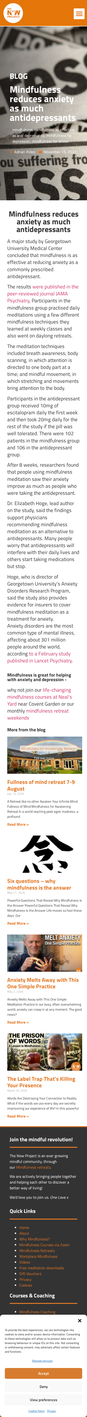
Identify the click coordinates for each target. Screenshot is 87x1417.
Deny (44, 1386)
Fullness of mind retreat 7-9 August (41, 785)
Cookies (25, 1285)
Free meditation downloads (41, 1268)
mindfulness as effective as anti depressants (43, 132)
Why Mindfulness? (34, 1239)
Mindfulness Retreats (37, 1250)
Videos (24, 1262)
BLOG (19, 76)
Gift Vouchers (30, 1274)
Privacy (51, 1411)
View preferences (43, 1400)
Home (24, 1227)
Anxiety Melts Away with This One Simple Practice (43, 983)
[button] (79, 1320)
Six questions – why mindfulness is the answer (39, 884)
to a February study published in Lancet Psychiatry (39, 657)
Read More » (18, 824)
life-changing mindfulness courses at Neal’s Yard (39, 697)
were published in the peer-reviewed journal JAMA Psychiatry (43, 293)
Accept (43, 1373)
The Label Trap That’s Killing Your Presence (41, 1082)
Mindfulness (26, 1167)
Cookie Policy (37, 1411)
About (24, 1233)
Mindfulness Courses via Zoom (44, 1245)
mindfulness (22, 130)
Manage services (42, 1360)
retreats (44, 1167)
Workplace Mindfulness (38, 1256)
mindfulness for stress (50, 141)
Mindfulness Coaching (37, 1312)
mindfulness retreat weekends (38, 714)
